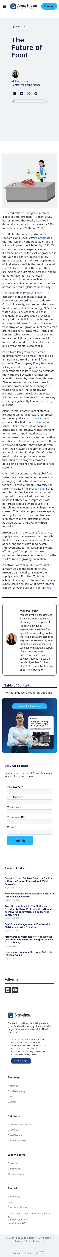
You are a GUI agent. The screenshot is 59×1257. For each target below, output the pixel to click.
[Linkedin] (8, 990)
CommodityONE (17, 1140)
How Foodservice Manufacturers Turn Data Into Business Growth (29, 895)
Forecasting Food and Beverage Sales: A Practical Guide (28, 953)
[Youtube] (15, 990)
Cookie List (39, 1241)
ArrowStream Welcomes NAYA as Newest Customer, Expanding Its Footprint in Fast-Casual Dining (29, 939)
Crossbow (13, 1129)
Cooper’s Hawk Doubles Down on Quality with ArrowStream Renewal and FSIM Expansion (28, 881)
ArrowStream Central (19, 1124)
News (11, 1096)
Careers (12, 1101)
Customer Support (18, 1207)
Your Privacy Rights (21, 1061)
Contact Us (14, 1196)
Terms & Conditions (40, 1237)
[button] (4, 6)
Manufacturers (16, 1173)
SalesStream (15, 1135)
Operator (13, 1163)
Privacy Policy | (24, 1241)
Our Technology (16, 1091)
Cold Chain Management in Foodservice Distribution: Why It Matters (27, 926)
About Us (13, 1085)
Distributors (14, 1168)
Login (11, 1201)
